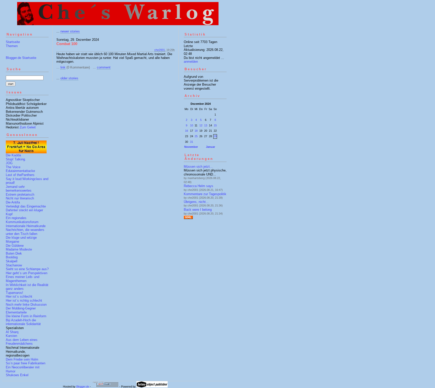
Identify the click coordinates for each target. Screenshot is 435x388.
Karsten (11, 336)
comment (104, 67)
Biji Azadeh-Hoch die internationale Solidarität (23, 322)
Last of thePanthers (20, 175)
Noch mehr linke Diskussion (26, 304)
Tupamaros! (14, 293)
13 (205, 125)
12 (200, 125)
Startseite (13, 42)
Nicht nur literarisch (20, 198)
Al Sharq (12, 332)
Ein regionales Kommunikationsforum (22, 220)
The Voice (13, 167)
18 (196, 130)
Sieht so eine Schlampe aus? (27, 269)
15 (215, 125)
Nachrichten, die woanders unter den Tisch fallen (25, 232)
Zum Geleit (28, 127)
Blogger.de (82, 386)
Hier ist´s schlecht (19, 296)
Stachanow (14, 265)
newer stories (70, 31)
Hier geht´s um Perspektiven (26, 273)
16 (186, 130)
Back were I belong (198, 209)
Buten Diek (14, 253)
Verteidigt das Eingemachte (26, 206)
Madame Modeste (19, 249)
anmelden (191, 61)
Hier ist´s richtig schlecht (24, 300)
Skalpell (11, 261)
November (191, 146)
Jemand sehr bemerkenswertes (18, 189)
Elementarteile (16, 312)
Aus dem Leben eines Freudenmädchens (22, 342)
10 (191, 125)
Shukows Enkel (17, 375)
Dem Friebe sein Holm (22, 359)
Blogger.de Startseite (21, 58)
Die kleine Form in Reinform (26, 316)
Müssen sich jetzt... (198, 166)
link (62, 67)
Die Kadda (13, 155)
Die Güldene (15, 246)
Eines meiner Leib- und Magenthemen (22, 279)
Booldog (12, 257)
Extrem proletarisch (20, 194)
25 (196, 136)
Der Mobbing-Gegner (21, 308)
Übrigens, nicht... (196, 202)
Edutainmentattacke (20, 171)
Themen (12, 46)
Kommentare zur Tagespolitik (205, 194)
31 (191, 141)
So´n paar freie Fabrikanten (25, 363)
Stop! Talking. (16, 159)
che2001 (159, 49)
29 (215, 136)
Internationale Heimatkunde (26, 226)
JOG (9, 163)
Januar (210, 146)
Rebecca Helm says (198, 186)
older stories (69, 78)
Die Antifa (13, 202)
